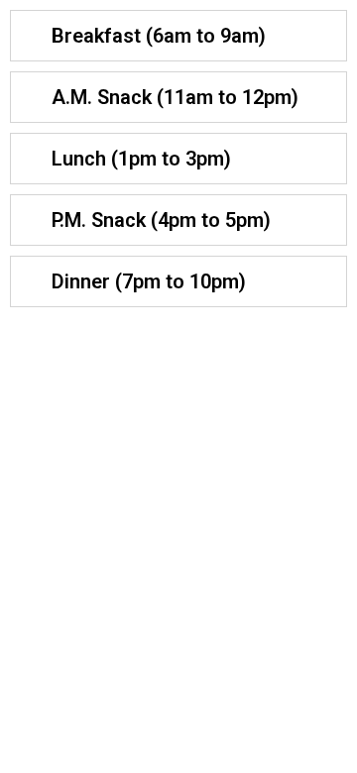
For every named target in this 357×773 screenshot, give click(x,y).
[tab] (178, 35)
